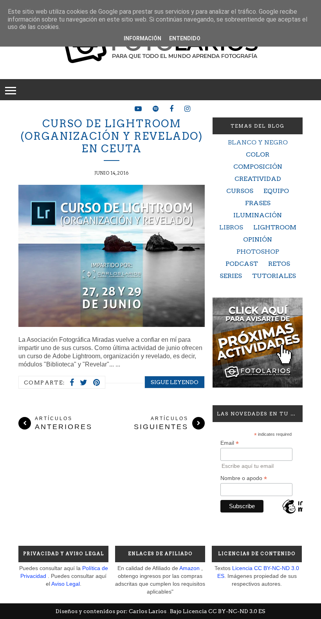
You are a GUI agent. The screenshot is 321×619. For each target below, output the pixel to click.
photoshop (257, 251)
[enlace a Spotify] (155, 109)
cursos (239, 191)
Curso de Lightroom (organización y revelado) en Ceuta (111, 136)
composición (257, 166)
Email (229, 443)
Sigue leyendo (174, 382)
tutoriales (274, 276)
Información (142, 38)
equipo (276, 191)
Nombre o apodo (243, 478)
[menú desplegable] (10, 89)
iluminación (257, 215)
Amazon (189, 568)
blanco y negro (258, 142)
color (257, 154)
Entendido (184, 38)
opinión (257, 239)
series (231, 276)
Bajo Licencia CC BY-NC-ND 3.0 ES (217, 611)
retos (279, 263)
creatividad (257, 178)
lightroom (274, 227)
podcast (241, 263)
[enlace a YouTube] (138, 109)
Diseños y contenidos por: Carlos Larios (112, 611)
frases (258, 203)
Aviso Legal (65, 584)
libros (231, 227)
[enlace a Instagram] (187, 109)
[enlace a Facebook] (171, 109)
